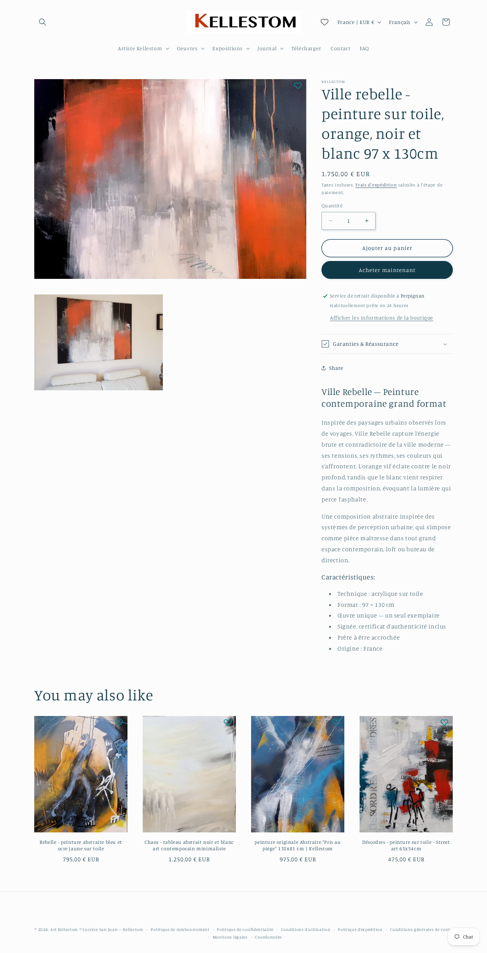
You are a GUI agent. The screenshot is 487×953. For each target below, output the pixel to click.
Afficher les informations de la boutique (381, 317)
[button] (42, 22)
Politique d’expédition (360, 929)
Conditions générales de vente (421, 929)
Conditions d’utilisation (306, 929)
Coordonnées (268, 937)
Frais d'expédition (376, 185)
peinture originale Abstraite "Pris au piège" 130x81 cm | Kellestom (298, 845)
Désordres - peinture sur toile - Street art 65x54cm (406, 845)
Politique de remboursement (180, 929)
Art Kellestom (64, 929)
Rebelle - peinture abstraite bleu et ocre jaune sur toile (81, 845)
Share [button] (336, 367)
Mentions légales (230, 937)
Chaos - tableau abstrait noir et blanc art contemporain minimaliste (189, 845)
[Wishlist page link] (324, 22)
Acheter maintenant (387, 270)
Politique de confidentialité (245, 929)
